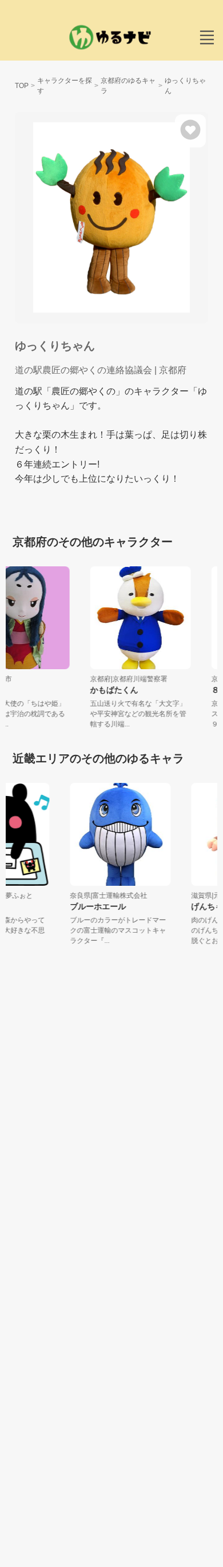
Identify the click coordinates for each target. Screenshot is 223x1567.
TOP (22, 86)
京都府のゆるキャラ (128, 86)
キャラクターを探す (64, 86)
